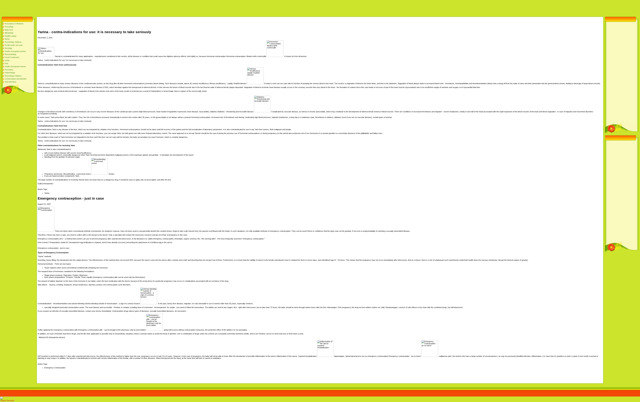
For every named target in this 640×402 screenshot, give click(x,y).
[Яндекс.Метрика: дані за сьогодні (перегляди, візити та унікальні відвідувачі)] (7, 399)
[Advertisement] (60, 7)
